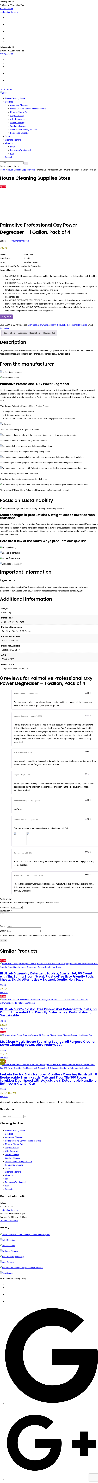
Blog (12, 153)
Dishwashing (44, 325)
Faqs (12, 147)
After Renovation (17, 119)
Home (2, 170)
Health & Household (59, 325)
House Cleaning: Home (15, 98)
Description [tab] (9, 333)
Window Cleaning (18, 126)
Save (4, 187)
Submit (3, 940)
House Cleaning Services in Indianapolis (28, 109)
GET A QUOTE (6, 89)
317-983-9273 (6, 8)
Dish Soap (32, 325)
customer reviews (20, 241)
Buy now (6, 317)
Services (9, 102)
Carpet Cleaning (17, 115)
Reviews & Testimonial (20, 150)
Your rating (5, 907)
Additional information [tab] (29, 333)
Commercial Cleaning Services (23, 129)
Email (3, 931)
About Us (9, 143)
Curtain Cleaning (17, 122)
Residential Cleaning (19, 133)
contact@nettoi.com (9, 12)
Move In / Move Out (19, 112)
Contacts (9, 157)
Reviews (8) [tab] (49, 333)
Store (7, 136)
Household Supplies (78, 325)
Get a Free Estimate (9, 1220)
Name (3, 926)
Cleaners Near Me (13, 140)
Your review (6, 911)
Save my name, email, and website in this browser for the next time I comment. (38, 935)
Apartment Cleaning (19, 105)
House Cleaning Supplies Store (21, 170)
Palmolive (4, 328)
